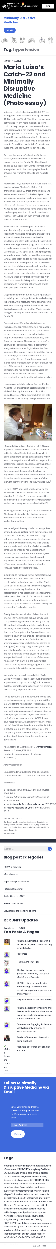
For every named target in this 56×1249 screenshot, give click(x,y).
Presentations (22, 1222)
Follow (17, 1134)
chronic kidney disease (25, 824)
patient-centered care (28, 1204)
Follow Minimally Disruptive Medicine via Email (26, 1087)
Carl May (45, 1169)
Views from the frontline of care (20, 910)
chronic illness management (18, 1176)
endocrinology (11, 1183)
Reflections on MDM (14, 896)
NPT (14, 1204)
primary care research (41, 1222)
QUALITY (22, 1226)
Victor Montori (37, 1233)
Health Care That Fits (28, 961)
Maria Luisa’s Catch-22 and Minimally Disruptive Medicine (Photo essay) (25, 85)
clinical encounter (21, 1179)
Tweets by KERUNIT (14, 927)
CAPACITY (23, 1169)
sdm (30, 1226)
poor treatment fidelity (30, 1219)
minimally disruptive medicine (22, 827)
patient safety (31, 1212)
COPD (33, 1179)
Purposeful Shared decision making (34, 999)
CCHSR (7, 1172)
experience (9, 1187)
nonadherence (21, 1201)
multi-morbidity (42, 827)
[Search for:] (28, 848)
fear (17, 1187)
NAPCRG (9, 1201)
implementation (25, 1190)
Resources (22, 953)
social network (19, 1230)
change (15, 1172)
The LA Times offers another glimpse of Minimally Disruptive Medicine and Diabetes (33, 973)
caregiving (34, 1169)
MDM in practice (12, 61)
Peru (16, 1215)
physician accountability (31, 1215)
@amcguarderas (44, 746)
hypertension (42, 824)
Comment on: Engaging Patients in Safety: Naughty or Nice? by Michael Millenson (34, 1028)
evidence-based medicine (32, 1183)
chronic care (26, 1172)
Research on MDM (13, 903)
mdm (6, 827)
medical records (30, 1194)
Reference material (13, 888)
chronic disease (29, 822)
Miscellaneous (11, 874)
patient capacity (11, 830)
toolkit (7, 1233)
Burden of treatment (12, 822)
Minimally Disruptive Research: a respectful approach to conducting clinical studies (34, 944)
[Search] (49, 848)
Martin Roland (41, 1190)
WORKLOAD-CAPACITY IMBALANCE (24, 1237)
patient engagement (14, 1212)
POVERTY (9, 1222)
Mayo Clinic (10, 1194)
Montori (28, 1197)
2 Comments (9, 833)
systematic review (36, 1230)
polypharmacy (11, 1219)
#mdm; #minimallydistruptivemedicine (23, 1165)
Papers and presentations (16, 881)
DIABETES (43, 1179)
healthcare (39, 1187)
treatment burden (20, 1233)
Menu (10, 30)
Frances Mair (26, 1187)
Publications (10, 1226)
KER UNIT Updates (21, 920)
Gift (48, 6)
